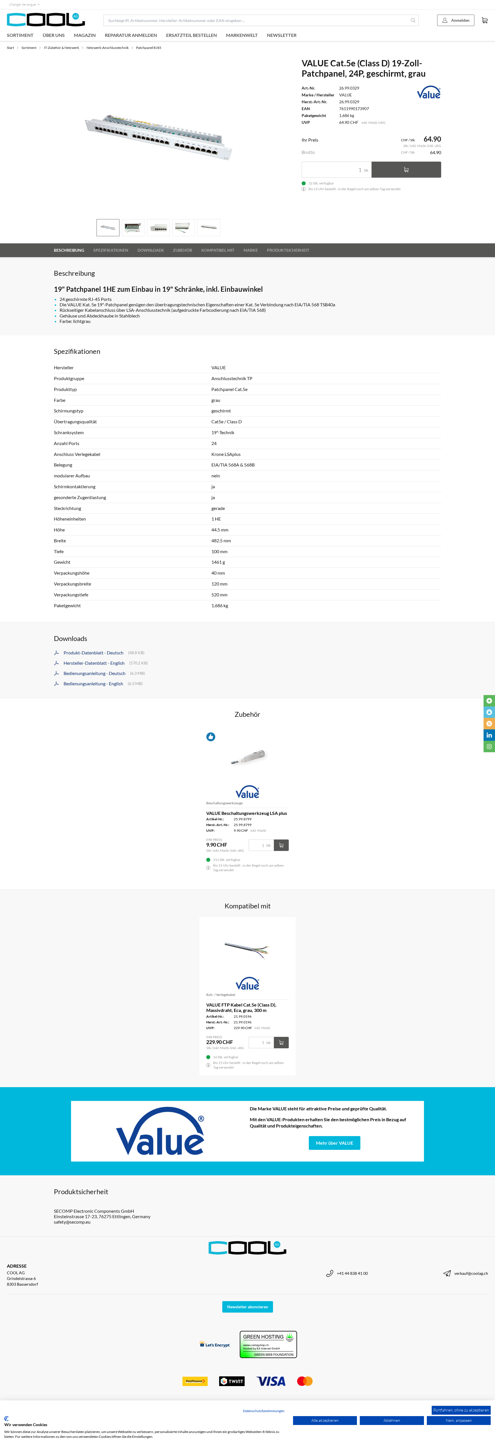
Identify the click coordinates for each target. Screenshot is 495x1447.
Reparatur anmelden (131, 35)
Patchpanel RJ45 (148, 47)
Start (10, 47)
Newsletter (281, 35)
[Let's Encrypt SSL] (214, 1344)
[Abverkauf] (489, 723)
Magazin (85, 35)
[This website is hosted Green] (268, 1344)
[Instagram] (489, 746)
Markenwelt (242, 35)
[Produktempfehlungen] (489, 712)
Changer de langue (22, 4)
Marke (250, 250)
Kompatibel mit (217, 250)
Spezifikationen (110, 250)
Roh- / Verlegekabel (220, 995)
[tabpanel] (158, 136)
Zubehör (182, 250)
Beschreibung (69, 250)
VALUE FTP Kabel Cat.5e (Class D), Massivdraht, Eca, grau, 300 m (241, 1007)
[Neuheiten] (489, 700)
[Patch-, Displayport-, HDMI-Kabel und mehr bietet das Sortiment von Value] (160, 1131)
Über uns (54, 35)
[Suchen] (413, 20)
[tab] (108, 228)
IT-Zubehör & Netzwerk (61, 47)
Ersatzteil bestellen (191, 35)
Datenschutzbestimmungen (263, 1411)
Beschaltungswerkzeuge (224, 803)
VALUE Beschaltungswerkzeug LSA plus (246, 813)
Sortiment (20, 35)
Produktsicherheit (288, 250)
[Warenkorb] (485, 20)
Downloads (151, 250)
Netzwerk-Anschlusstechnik (108, 47)
